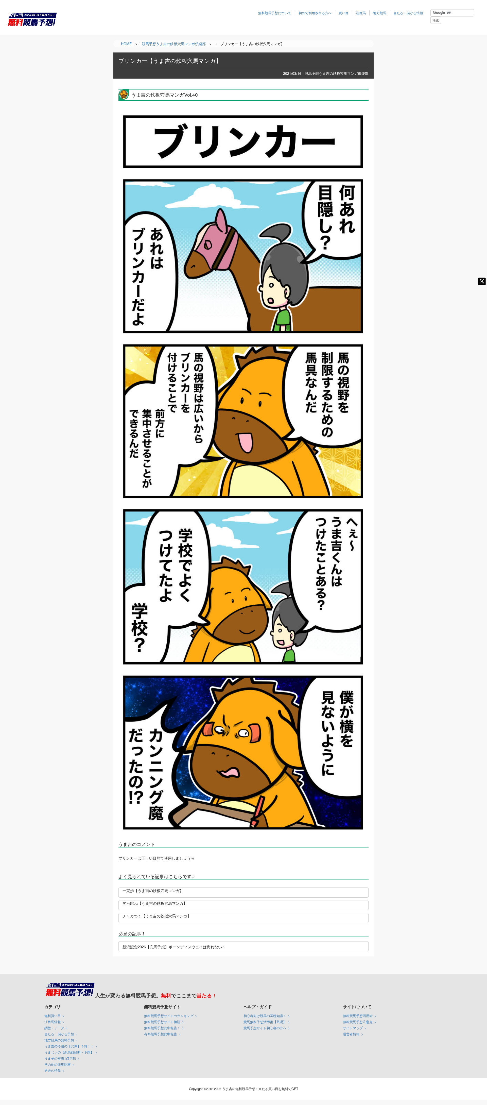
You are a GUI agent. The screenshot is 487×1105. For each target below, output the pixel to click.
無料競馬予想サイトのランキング (169, 1015)
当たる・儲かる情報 (408, 12)
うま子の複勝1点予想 (60, 1058)
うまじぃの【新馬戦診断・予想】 (69, 1052)
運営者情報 (351, 1033)
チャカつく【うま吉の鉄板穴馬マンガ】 (157, 915)
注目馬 (361, 12)
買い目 (344, 12)
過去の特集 (52, 1070)
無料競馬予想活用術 (358, 1015)
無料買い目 (52, 1015)
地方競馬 (379, 12)
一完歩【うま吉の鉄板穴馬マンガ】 (153, 890)
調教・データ (54, 1027)
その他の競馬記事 (57, 1064)
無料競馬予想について (274, 12)
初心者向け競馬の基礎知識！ (265, 1015)
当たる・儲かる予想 (59, 1033)
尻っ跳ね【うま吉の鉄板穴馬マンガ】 (155, 903)
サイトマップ (353, 1027)
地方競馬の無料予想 (59, 1040)
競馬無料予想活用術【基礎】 (265, 1021)
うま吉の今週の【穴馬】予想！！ (69, 1046)
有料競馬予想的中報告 (160, 1033)
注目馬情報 (52, 1021)
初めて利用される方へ (315, 12)
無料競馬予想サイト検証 (162, 1021)
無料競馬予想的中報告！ (162, 1027)
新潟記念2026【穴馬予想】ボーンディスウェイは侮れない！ (174, 946)
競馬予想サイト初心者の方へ (265, 1027)
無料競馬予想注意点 (358, 1021)
